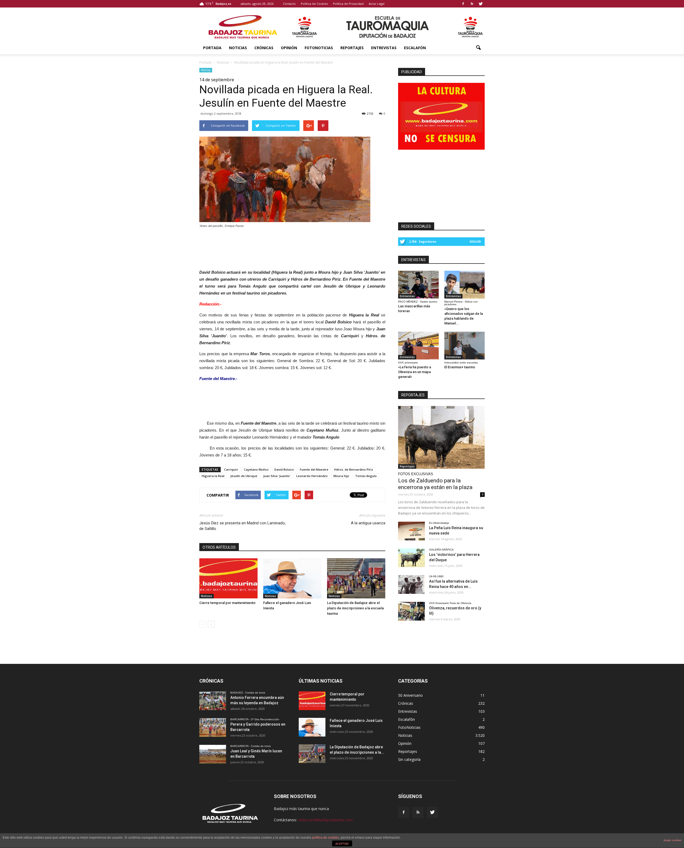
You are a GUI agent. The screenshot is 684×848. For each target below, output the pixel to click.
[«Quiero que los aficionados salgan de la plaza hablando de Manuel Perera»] (464, 285)
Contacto (289, 4)
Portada (212, 47)
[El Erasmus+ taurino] (464, 345)
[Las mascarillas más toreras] (418, 285)
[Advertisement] (292, 247)
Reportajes (352, 47)
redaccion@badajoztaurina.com (325, 819)
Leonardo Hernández (312, 476)
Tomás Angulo (366, 476)
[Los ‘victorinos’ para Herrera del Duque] (411, 557)
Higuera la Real (213, 476)
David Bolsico (284, 469)
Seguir (475, 241)
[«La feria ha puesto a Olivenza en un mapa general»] (418, 345)
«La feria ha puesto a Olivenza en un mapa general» (414, 372)
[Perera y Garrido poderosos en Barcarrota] (212, 727)
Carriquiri (231, 469)
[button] (478, 47)
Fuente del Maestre (314, 469)
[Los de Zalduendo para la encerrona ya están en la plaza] (441, 437)
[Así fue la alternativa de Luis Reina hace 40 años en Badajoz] (411, 584)
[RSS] (472, 4)
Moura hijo (341, 476)
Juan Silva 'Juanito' (276, 476)
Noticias (238, 47)
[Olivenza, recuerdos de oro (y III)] (411, 611)
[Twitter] (481, 4)
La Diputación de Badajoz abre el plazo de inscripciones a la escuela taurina (355, 608)
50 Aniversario (410, 695)
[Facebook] (463, 4)
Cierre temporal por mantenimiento (227, 603)
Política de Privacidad (348, 4)
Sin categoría (409, 759)
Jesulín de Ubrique (243, 476)
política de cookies (325, 837)
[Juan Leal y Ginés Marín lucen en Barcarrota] (212, 754)
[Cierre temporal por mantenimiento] (228, 578)
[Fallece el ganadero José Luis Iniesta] (292, 578)
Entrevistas (384, 47)
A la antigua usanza (368, 523)
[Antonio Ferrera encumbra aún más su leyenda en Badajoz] (212, 700)
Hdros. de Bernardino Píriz (353, 469)
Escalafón (415, 47)
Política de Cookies (314, 4)
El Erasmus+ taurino (459, 367)
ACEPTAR (342, 843)
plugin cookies (672, 840)
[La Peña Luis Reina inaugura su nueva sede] (411, 531)
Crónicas (263, 47)
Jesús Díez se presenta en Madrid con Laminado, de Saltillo (242, 526)
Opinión (289, 47)
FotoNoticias (319, 47)
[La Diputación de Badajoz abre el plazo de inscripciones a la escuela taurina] (356, 578)
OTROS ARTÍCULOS (219, 547)
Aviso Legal (376, 4)
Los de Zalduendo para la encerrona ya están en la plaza (435, 483)
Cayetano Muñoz (256, 469)
